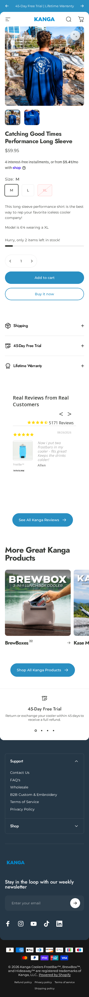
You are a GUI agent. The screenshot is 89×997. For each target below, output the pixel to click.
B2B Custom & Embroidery (33, 795)
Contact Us (19, 773)
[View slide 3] (47, 730)
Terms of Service (24, 802)
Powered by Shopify (55, 975)
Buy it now (44, 294)
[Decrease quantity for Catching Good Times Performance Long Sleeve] (10, 261)
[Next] (82, 6)
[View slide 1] (36, 730)
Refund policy (23, 982)
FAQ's (15, 780)
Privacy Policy (22, 809)
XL (45, 190)
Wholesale (19, 787)
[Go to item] (12, 117)
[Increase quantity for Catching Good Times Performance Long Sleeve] (31, 261)
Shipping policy (44, 988)
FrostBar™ (18, 464)
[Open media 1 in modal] (75, 35)
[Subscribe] (75, 903)
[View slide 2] (41, 730)
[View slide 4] (53, 730)
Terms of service (65, 982)
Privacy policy (43, 982)
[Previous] (6, 6)
